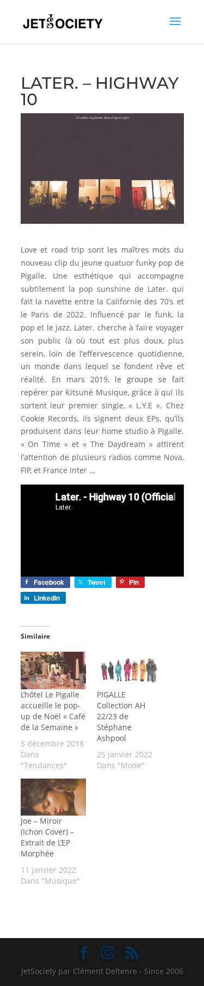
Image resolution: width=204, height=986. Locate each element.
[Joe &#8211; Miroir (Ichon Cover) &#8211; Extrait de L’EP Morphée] (53, 797)
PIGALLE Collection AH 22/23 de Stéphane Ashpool (121, 716)
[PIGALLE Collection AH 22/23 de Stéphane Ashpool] (129, 670)
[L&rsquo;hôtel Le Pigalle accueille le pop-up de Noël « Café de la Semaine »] (53, 670)
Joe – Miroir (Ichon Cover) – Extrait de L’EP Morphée (47, 837)
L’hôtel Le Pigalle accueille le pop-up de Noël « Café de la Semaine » (53, 710)
